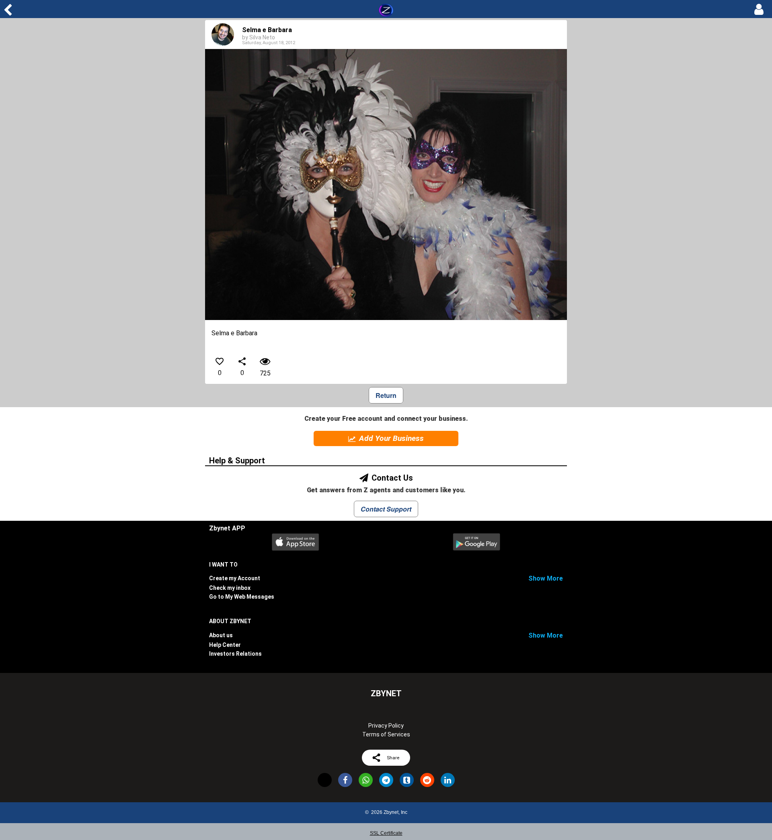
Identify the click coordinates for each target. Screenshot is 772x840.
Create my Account (234, 578)
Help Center (225, 645)
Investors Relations (235, 653)
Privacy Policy (386, 725)
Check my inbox (229, 588)
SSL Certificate (386, 833)
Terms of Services (386, 734)
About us (221, 635)
